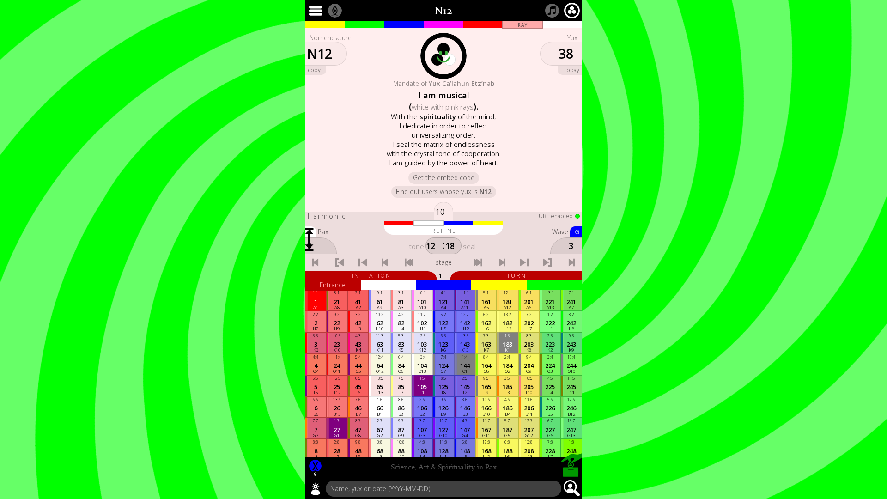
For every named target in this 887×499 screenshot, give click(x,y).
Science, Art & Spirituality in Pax (444, 467)
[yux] (315, 488)
